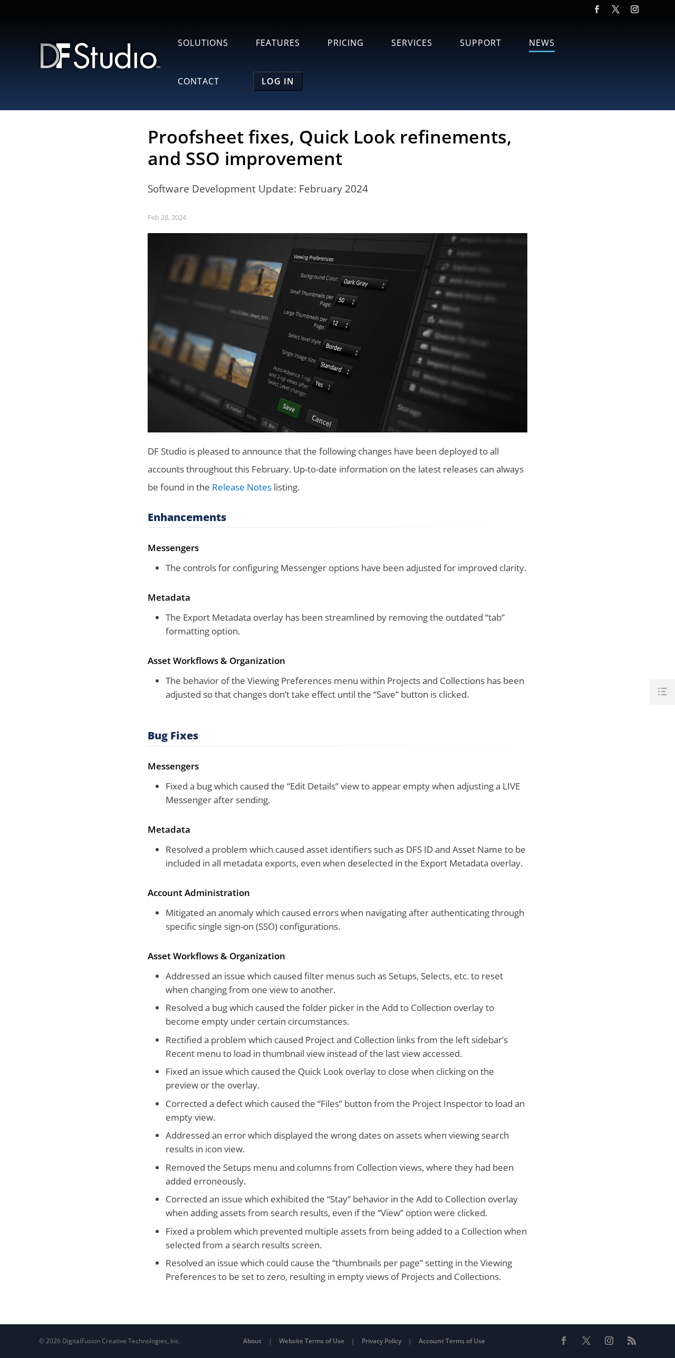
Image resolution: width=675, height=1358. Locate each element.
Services (411, 44)
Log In (278, 81)
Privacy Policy (381, 1340)
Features (278, 44)
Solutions (203, 44)
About (252, 1340)
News (542, 44)
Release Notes (242, 487)
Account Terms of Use (452, 1340)
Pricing (345, 44)
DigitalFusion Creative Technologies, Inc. (121, 1340)
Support (481, 44)
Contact (198, 82)
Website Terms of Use (311, 1340)
